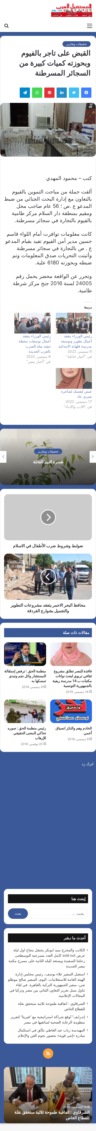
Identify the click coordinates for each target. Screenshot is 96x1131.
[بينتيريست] (49, 93)
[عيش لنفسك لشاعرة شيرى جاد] (74, 378)
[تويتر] (74, 93)
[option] (48, 457)
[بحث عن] (6, 25)
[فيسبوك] (86, 93)
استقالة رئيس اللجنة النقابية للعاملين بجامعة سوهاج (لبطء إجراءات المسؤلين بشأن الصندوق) (48, 461)
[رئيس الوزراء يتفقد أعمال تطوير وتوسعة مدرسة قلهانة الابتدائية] (74, 323)
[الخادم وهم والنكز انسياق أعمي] (71, 711)
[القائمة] (89, 25)
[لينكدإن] (62, 93)
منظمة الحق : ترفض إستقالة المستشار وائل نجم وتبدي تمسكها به (25, 676)
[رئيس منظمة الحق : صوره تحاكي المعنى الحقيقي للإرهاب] (25, 711)
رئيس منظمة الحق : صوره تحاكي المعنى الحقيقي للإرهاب (27, 733)
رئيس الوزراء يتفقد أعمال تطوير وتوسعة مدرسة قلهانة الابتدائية (75, 341)
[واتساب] (37, 93)
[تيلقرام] (25, 93)
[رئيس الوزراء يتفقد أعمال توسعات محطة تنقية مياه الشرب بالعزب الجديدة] (32, 323)
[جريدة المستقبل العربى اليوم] (71, 10)
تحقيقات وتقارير (76, 44)
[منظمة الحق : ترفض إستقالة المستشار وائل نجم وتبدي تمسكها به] (25, 654)
